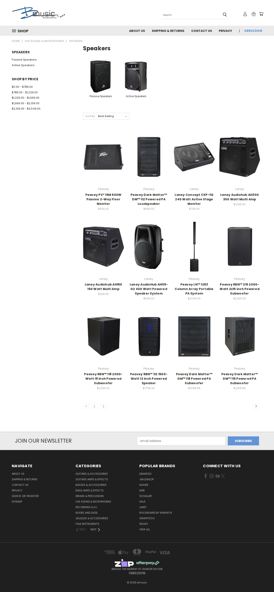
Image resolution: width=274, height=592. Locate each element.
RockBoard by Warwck (155, 513)
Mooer (143, 485)
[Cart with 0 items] (261, 14)
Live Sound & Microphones (93, 501)
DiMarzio (145, 474)
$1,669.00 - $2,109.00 (25, 103)
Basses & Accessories (91, 485)
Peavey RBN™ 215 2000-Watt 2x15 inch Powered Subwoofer (239, 289)
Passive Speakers (24, 60)
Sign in (17, 496)
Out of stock (103, 164)
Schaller (145, 496)
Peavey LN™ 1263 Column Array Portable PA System (194, 289)
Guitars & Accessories (92, 474)
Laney (143, 507)
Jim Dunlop (146, 479)
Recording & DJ (86, 507)
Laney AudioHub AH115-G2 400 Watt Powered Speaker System (149, 289)
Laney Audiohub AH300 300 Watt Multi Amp (239, 197)
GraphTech (147, 518)
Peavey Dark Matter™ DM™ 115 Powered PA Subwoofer (239, 378)
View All (144, 529)
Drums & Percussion (90, 496)
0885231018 (253, 31)
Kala (142, 501)
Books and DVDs (87, 513)
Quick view (103, 148)
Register (33, 496)
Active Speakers (23, 65)
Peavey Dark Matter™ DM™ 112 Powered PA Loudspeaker (149, 199)
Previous (263, 578)
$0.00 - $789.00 (22, 87)
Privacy (225, 31)
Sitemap (17, 501)
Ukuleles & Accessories (92, 518)
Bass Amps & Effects (90, 490)
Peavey (143, 524)
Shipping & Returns (168, 31)
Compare (102, 156)
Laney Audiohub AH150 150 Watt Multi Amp (103, 286)
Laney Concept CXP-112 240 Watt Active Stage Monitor (194, 199)
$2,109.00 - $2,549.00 (26, 109)
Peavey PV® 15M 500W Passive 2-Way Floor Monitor (103, 199)
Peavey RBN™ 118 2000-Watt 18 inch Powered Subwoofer (103, 378)
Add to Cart (194, 254)
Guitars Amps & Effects (92, 479)
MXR (142, 490)
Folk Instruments (87, 524)
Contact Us (201, 31)
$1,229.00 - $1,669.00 (25, 98)
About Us (137, 31)
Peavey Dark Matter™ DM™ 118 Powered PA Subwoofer (194, 378)
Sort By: (90, 116)
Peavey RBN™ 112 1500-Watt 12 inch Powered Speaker (148, 378)
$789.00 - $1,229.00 (25, 92)
